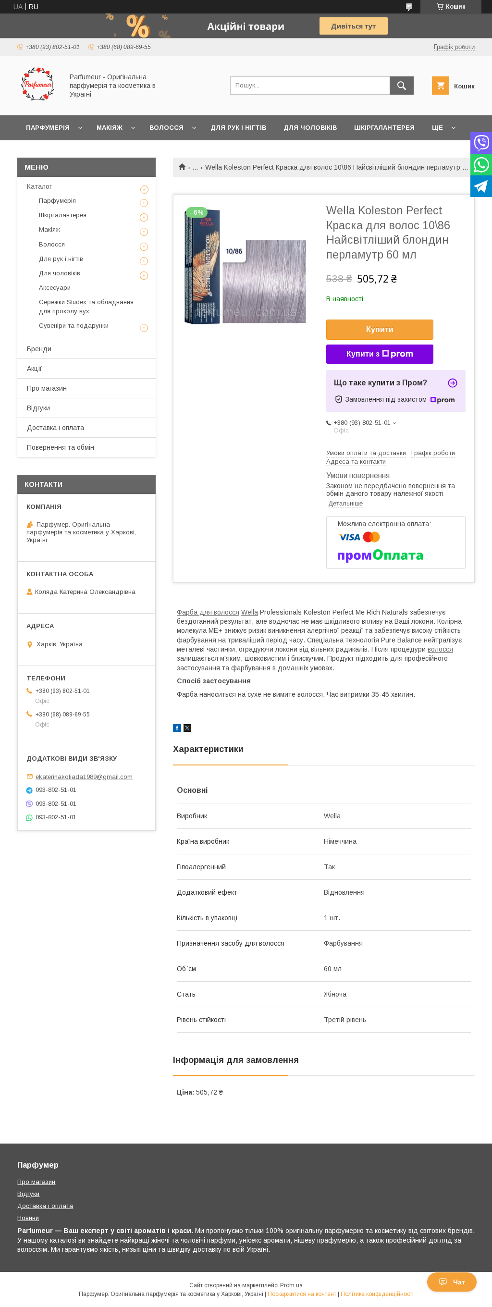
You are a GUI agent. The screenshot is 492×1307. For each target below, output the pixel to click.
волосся (440, 649)
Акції (34, 368)
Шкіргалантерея (384, 127)
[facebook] (177, 729)
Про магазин (47, 388)
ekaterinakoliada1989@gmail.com (84, 776)
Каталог (39, 186)
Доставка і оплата (55, 428)
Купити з (363, 354)
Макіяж (110, 127)
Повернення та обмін (60, 447)
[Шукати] (402, 85)
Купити (380, 329)
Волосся (166, 127)
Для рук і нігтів (238, 127)
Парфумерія (48, 127)
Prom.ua (291, 1285)
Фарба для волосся (208, 612)
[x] (187, 729)
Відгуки (38, 408)
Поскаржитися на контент (302, 1294)
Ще (437, 127)
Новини (28, 1217)
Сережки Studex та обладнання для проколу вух (86, 306)
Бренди (39, 349)
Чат (459, 1282)
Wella (249, 612)
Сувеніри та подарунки (74, 325)
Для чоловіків (310, 127)
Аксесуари (55, 287)
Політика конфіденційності (377, 1294)
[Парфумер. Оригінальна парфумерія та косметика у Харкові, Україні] (37, 103)
